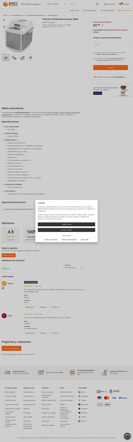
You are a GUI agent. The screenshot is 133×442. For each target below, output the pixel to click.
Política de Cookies (51, 239)
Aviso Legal (85, 239)
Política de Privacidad (69, 239)
